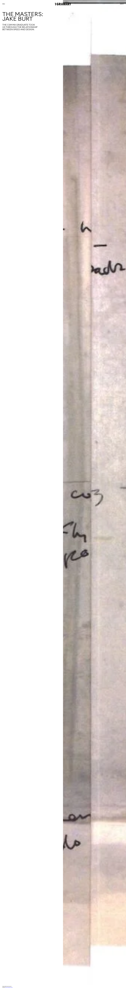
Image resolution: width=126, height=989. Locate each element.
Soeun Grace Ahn (9, 987)
